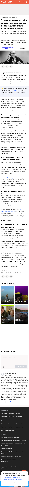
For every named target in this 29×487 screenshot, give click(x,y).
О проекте (4, 413)
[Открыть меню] (27, 374)
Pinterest (3, 427)
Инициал (17, 427)
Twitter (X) (19, 424)
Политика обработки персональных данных (13, 440)
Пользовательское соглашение (10, 437)
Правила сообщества (7, 448)
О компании (19, 416)
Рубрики (11, 413)
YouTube (10, 427)
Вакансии (11, 416)
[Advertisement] (14, 336)
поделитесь (16, 90)
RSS (23, 427)
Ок (14, 483)
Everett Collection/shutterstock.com (13, 272)
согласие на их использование (11, 477)
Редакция (4, 416)
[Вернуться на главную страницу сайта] (7, 2)
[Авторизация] (27, 2)
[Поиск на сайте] (19, 2)
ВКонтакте (11, 424)
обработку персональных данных (12, 479)
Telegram (4, 424)
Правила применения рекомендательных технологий (13, 444)
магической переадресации (9, 178)
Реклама (3, 322)
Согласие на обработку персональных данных (12, 452)
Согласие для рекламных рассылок (11, 456)
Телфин (21, 38)
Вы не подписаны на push (8, 430)
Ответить (12, 402)
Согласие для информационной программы (10, 460)
